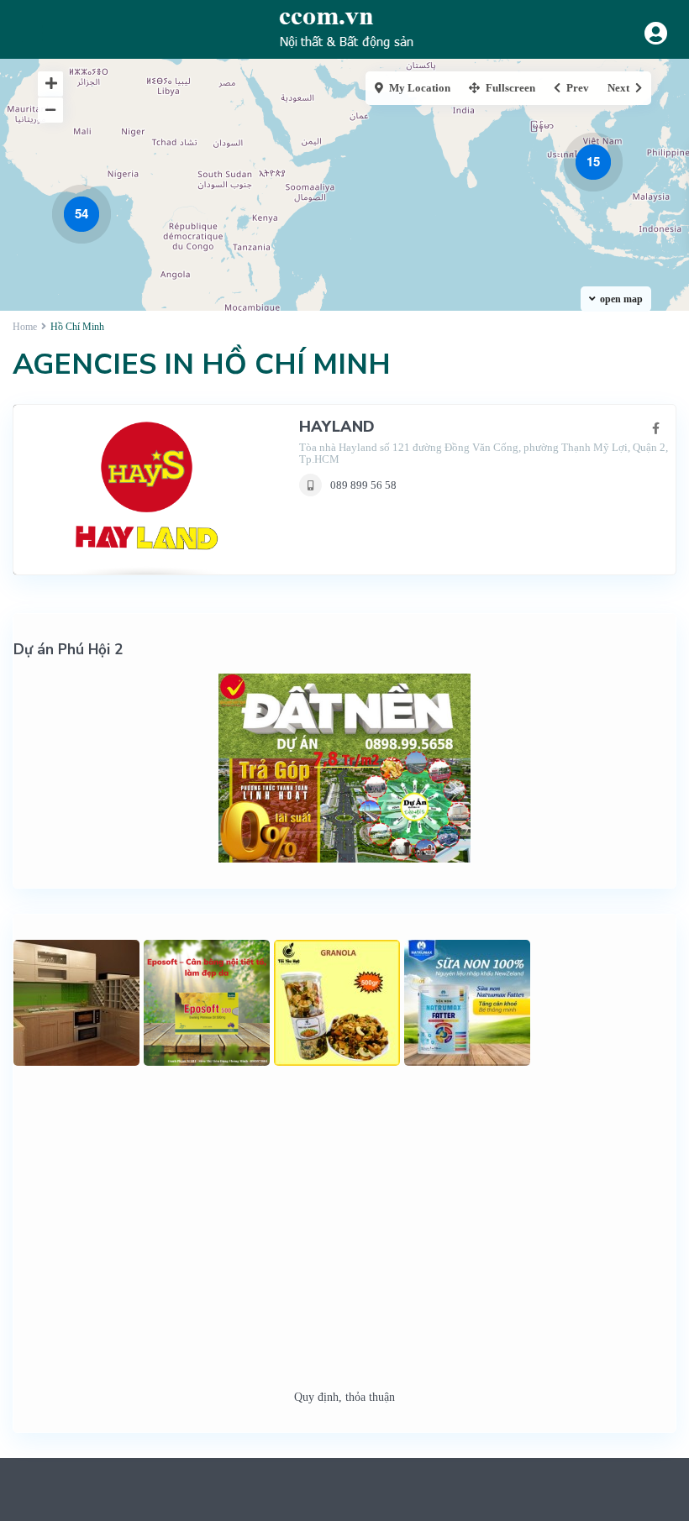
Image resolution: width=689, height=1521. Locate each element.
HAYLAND (337, 427)
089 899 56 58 (363, 485)
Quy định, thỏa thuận (344, 1397)
